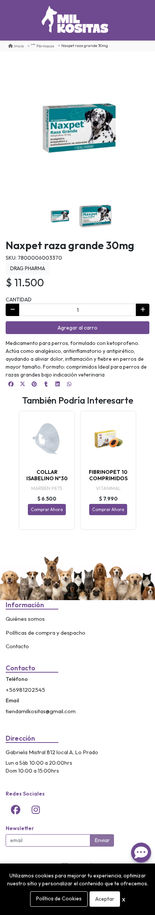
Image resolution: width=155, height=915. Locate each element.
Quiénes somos (25, 618)
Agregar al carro (77, 327)
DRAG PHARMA (27, 268)
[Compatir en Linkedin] (57, 384)
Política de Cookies (59, 898)
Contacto (17, 646)
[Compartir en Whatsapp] (69, 384)
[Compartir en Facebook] (11, 384)
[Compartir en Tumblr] (46, 384)
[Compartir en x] (22, 384)
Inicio (19, 45)
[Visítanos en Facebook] (15, 809)
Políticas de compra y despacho (45, 632)
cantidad (19, 299)
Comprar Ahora (47, 509)
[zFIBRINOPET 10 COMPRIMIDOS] (108, 438)
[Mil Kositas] (74, 20)
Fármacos (45, 45)
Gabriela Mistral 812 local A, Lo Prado (52, 752)
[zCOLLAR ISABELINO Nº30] (46, 438)
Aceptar (104, 898)
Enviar (102, 840)
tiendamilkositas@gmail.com (41, 711)
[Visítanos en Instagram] (35, 809)
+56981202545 (25, 689)
